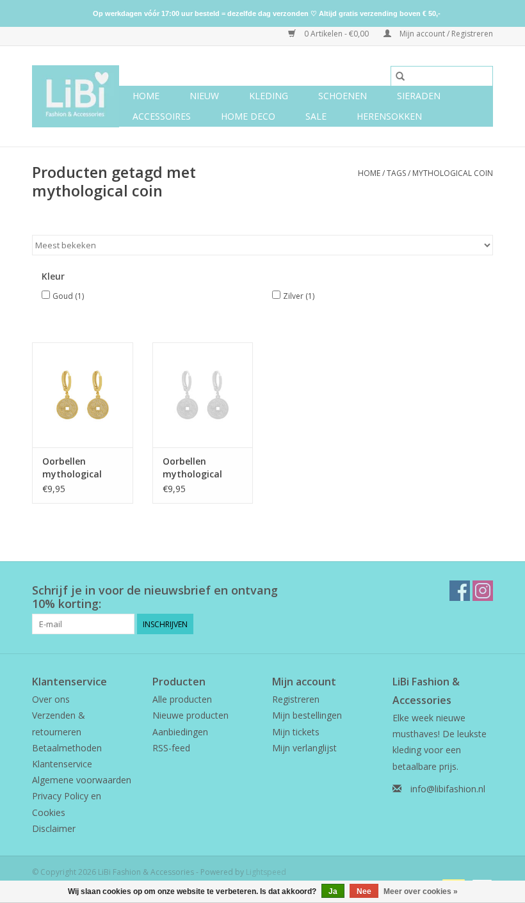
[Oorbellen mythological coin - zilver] (203, 395)
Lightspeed (266, 872)
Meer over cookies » (421, 891)
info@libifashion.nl (447, 789)
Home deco (248, 116)
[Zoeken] (400, 76)
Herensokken (389, 116)
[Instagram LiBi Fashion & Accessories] (482, 590)
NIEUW (204, 96)
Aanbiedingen (180, 732)
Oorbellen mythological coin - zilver (192, 468)
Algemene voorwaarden (81, 780)
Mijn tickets (295, 732)
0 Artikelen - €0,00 (336, 33)
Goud (68, 296)
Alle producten (182, 699)
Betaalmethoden (67, 748)
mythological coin (452, 173)
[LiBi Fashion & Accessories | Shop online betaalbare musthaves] (75, 96)
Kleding (268, 96)
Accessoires (162, 116)
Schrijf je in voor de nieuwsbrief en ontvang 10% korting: (155, 597)
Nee (364, 891)
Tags (396, 173)
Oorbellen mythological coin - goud (72, 468)
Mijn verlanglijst (304, 748)
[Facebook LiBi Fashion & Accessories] (459, 590)
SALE (316, 116)
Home (146, 96)
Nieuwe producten (190, 715)
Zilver (298, 296)
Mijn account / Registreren (445, 33)
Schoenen (342, 96)
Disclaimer (54, 828)
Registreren (295, 699)
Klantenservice (62, 764)
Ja (332, 891)
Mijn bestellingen (307, 715)
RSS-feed (171, 748)
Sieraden (418, 96)
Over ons (51, 699)
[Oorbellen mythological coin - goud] (82, 395)
